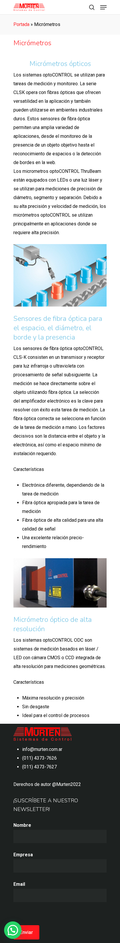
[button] (13, 930)
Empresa (23, 854)
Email (19, 884)
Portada (21, 24)
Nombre (22, 825)
